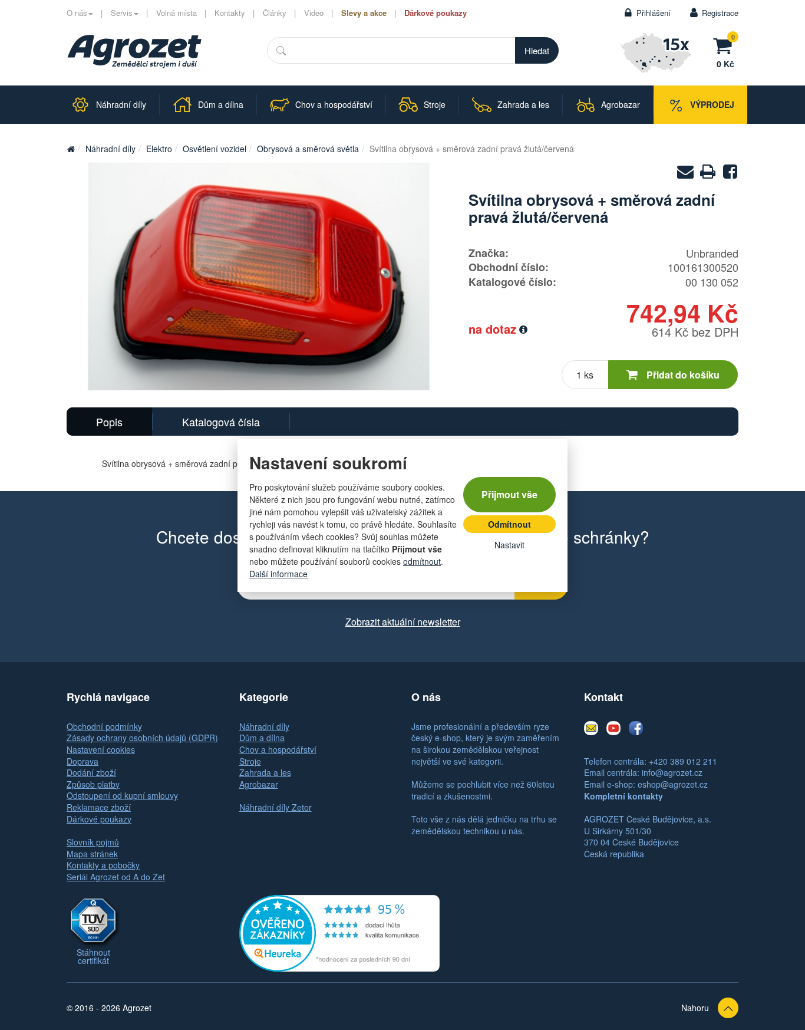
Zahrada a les (265, 772)
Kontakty (230, 12)
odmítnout (422, 561)
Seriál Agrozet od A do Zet (116, 877)
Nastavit (509, 545)
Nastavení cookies (101, 749)
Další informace (278, 574)
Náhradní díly (110, 148)
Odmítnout (509, 524)
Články (274, 12)
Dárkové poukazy (435, 12)
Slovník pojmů (93, 842)
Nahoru (695, 1007)
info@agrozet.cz (672, 772)
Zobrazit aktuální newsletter (402, 621)
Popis (109, 421)
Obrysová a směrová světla (308, 148)
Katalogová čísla (221, 421)
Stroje (250, 761)
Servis (122, 12)
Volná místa (176, 12)
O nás (77, 12)
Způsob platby (93, 784)
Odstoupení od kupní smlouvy (122, 795)
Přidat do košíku (683, 374)
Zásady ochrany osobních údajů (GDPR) (142, 737)
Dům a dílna (262, 737)
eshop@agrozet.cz (673, 784)
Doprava (82, 761)
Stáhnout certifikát (93, 956)
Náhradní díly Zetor (275, 807)
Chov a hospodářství (277, 749)
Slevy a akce (364, 12)
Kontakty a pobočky (103, 865)
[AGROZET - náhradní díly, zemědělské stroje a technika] (71, 148)
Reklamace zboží (99, 807)
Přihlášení (653, 12)
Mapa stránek (92, 854)
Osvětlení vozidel (214, 148)
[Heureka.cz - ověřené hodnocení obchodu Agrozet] (339, 931)
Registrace (720, 12)
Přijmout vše (509, 494)
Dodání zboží (91, 772)
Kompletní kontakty (623, 796)
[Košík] (725, 44)
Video (314, 12)
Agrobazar (258, 784)
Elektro (159, 148)
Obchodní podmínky (104, 726)
